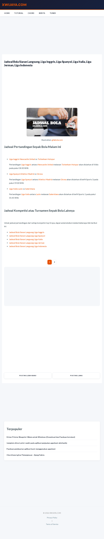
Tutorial (18, 13)
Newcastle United (27, 159)
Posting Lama (76, 375)
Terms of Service (52, 524)
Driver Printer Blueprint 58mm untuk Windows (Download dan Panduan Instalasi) (41, 437)
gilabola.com (57, 140)
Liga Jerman (39, 243)
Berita (42, 13)
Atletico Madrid (27, 174)
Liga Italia (13, 189)
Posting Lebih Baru (27, 375)
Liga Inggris (14, 159)
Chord (31, 13)
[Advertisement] (52, 35)
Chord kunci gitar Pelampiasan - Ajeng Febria (25, 455)
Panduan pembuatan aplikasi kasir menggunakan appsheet (31, 449)
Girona (40, 174)
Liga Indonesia (40, 246)
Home (7, 13)
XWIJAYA (14, 5)
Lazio (20, 189)
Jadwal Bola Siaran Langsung (21, 232)
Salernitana (30, 189)
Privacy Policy (52, 518)
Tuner (53, 13)
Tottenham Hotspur (46, 159)
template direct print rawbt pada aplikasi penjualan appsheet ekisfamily (37, 443)
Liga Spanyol (14, 174)
